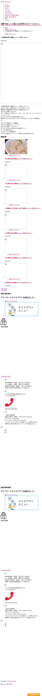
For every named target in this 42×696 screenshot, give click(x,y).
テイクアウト (8, 13)
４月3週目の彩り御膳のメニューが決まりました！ (18, 257)
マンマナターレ (12, 681)
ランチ (7, 8)
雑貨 (6, 18)
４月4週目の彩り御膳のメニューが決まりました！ (18, 233)
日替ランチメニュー (10, 29)
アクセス (7, 6)
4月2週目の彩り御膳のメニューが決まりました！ (18, 282)
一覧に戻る (4, 288)
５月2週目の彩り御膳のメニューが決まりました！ (18, 183)
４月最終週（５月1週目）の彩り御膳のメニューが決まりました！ (23, 208)
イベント (7, 20)
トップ (7, 4)
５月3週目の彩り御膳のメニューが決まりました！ (18, 158)
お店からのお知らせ (10, 16)
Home (6, 27)
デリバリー (8, 11)
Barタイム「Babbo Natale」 (12, 15)
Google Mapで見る (6, 376)
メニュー (7, 10)
